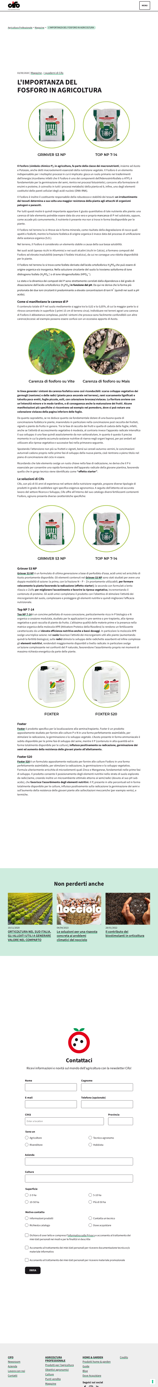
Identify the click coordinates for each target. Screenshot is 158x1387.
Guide (86, 1366)
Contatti (12, 1376)
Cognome (86, 1081)
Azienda (29, 1155)
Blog (85, 1371)
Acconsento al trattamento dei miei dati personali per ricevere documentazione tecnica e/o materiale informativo (80, 1250)
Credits (124, 1357)
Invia (32, 1270)
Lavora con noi (16, 1371)
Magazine (39, 27)
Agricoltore (36, 1138)
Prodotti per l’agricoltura (59, 1365)
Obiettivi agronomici (57, 1370)
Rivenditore (36, 1145)
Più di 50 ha (99, 1202)
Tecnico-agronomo (103, 1138)
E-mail (29, 1098)
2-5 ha (33, 1195)
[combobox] (79, 1178)
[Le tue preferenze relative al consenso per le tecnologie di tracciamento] (153, 1382)
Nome (28, 1081)
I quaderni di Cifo (53, 73)
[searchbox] (28, 1178)
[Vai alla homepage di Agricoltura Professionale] (14, 9)
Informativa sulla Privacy (81, 1235)
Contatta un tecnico (104, 1218)
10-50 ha (34, 1202)
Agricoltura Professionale (20, 27)
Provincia (113, 1115)
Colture (29, 1172)
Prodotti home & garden (97, 1362)
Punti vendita (53, 1379)
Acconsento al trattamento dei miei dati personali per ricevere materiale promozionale (77, 1260)
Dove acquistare (102, 1225)
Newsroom (14, 1362)
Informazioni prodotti (41, 1218)
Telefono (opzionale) (93, 1098)
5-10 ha (97, 1195)
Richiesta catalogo (40, 1225)
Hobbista (98, 1145)
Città (28, 1115)
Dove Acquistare (92, 1376)
